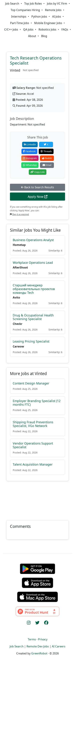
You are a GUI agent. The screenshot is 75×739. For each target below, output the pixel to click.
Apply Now (36, 196)
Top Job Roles (33, 3)
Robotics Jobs (47, 29)
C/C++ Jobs (11, 29)
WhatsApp (31, 165)
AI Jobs (56, 16)
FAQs (64, 29)
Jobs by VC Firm (57, 3)
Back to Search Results (39, 187)
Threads (47, 151)
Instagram (31, 158)
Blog (44, 36)
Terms (32, 639)
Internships (18, 16)
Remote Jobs (53, 10)
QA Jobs (28, 29)
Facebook (30, 151)
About (32, 36)
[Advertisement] (37, 498)
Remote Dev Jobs (38, 646)
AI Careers (58, 646)
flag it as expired (20, 214)
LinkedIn (31, 144)
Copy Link (39, 172)
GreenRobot (39, 653)
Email (48, 165)
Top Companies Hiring (25, 10)
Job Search (12, 3)
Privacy (42, 639)
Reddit (48, 158)
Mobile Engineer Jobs (48, 23)
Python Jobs (39, 16)
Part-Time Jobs (19, 23)
